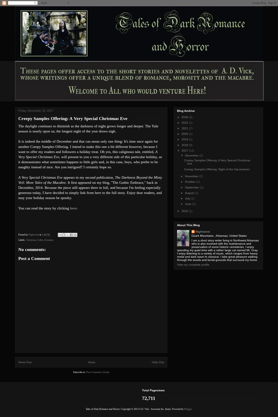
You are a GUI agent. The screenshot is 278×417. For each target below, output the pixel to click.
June (188, 204)
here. (74, 208)
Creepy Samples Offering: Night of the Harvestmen (217, 169)
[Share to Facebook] (71, 235)
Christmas (31, 240)
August (190, 193)
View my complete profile (193, 264)
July (188, 198)
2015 (185, 211)
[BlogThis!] (64, 235)
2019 (185, 139)
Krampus (49, 240)
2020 (185, 133)
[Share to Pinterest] (75, 235)
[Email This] (60, 235)
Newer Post (25, 362)
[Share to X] (68, 235)
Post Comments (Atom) (97, 372)
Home (91, 362)
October (190, 181)
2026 (185, 117)
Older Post (158, 362)
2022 (185, 122)
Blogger (188, 409)
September (192, 187)
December (192, 155)
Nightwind (203, 231)
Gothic (40, 240)
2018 (185, 145)
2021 (185, 128)
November (192, 176)
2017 (185, 150)
